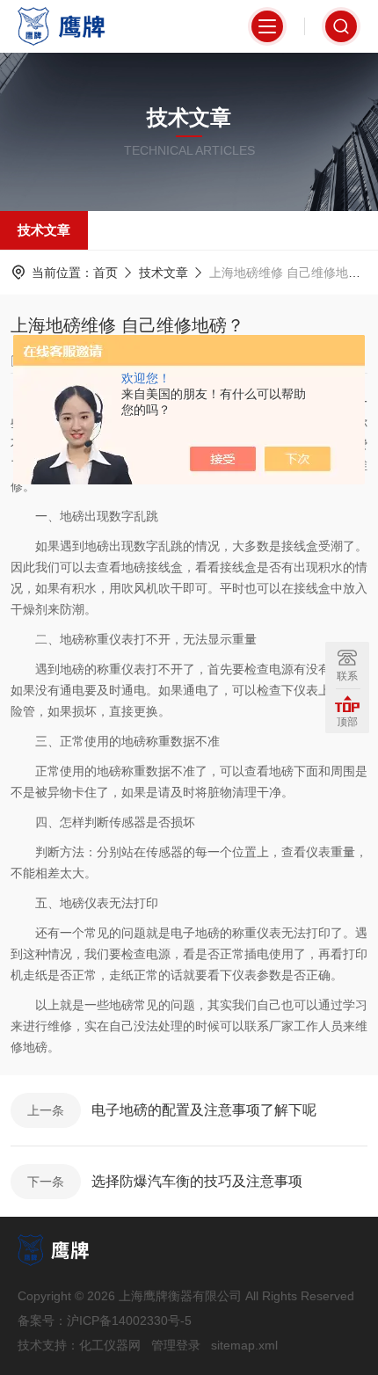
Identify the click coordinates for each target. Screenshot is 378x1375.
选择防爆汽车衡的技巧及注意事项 (196, 1181)
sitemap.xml (244, 1345)
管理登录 (175, 1345)
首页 (105, 273)
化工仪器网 (110, 1345)
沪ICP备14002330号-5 (129, 1320)
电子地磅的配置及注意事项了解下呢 (203, 1109)
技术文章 (44, 229)
